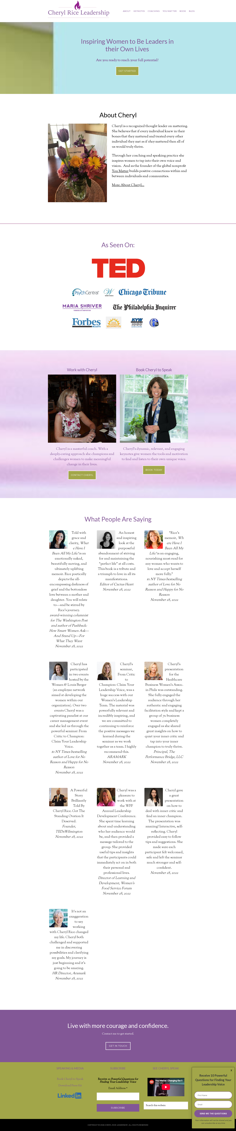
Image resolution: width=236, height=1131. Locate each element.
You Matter (120, 171)
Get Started (127, 71)
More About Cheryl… (128, 185)
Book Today (154, 470)
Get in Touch (118, 1046)
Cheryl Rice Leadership (78, 11)
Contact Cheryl (82, 475)
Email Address (117, 1088)
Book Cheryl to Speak (70, 1079)
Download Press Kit (70, 1086)
